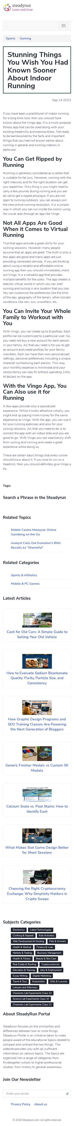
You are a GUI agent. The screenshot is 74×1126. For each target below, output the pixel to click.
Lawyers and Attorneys (25, 987)
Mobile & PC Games (25, 584)
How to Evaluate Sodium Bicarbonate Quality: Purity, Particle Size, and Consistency (37, 678)
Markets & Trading (22, 952)
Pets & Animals (57, 941)
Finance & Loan (45, 947)
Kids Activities (46, 935)
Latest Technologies (40, 929)
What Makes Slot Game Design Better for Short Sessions (37, 850)
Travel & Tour (20, 981)
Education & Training (24, 970)
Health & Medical (22, 947)
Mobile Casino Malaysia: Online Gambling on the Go (33, 532)
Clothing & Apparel (23, 935)
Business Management (49, 952)
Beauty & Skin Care (46, 958)
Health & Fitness (22, 958)
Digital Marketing (42, 975)
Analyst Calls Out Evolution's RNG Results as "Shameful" (36, 545)
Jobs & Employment (50, 970)
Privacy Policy (20, 1104)
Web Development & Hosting (28, 941)
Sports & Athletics (24, 575)
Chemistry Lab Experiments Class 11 (32, 1004)
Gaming (25, 38)
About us (40, 1104)
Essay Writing (20, 975)
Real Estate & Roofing (24, 964)
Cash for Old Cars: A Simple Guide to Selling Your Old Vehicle (37, 634)
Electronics (19, 929)
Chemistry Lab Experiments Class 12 (32, 993)
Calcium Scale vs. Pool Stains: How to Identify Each (37, 809)
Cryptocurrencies (50, 964)
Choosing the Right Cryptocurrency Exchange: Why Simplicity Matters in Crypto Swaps (37, 893)
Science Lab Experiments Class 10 (31, 998)
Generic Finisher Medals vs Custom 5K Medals (37, 768)
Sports (10, 38)
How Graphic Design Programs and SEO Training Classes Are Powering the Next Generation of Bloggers (37, 724)
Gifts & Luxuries (58, 981)
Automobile (38, 981)
